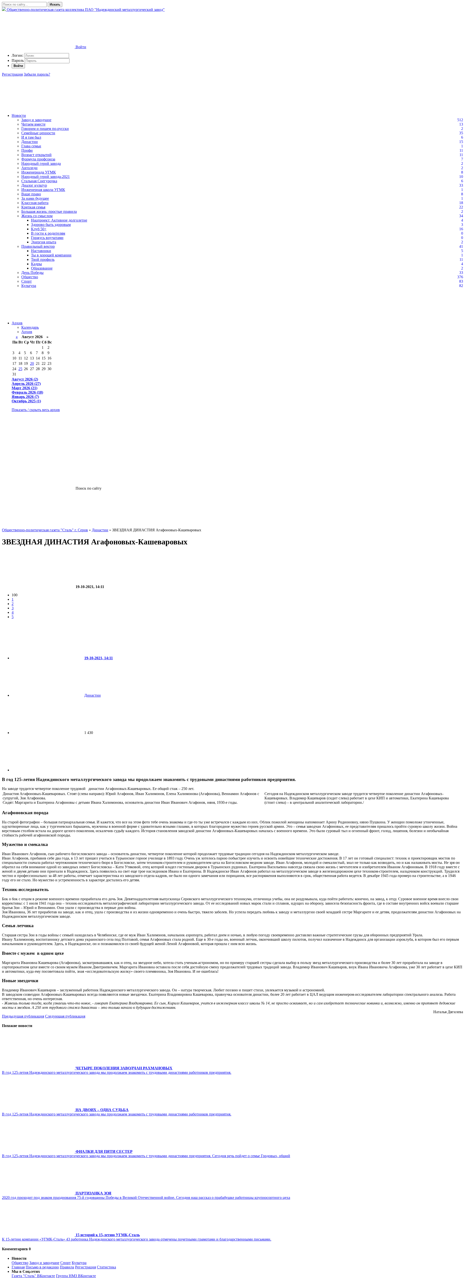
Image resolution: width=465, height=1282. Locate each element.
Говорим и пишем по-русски (45, 129)
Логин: (17, 55)
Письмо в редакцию (42, 1267)
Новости (19, 115)
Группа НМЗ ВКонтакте (76, 1276)
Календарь (30, 327)
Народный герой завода (41, 163)
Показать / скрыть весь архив (36, 410)
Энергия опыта (43, 242)
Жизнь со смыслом (37, 216)
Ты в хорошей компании (51, 255)
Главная (18, 1267)
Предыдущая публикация (23, 1016)
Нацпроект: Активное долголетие (59, 220)
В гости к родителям (48, 233)
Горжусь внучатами (47, 238)
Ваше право (31, 194)
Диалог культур (34, 185)
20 (32, 363)
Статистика (106, 1267)
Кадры (36, 264)
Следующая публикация (65, 1016)
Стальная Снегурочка (39, 181)
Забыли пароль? (37, 74)
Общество (29, 277)
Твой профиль (42, 259)
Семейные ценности (38, 133)
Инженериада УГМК (38, 172)
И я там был (31, 137)
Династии (29, 142)
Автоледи (29, 168)
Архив (17, 323)
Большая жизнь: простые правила (49, 211)
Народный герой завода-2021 (45, 177)
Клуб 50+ (38, 229)
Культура (28, 286)
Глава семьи (31, 146)
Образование (42, 268)
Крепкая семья (33, 207)
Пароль (18, 60)
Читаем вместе (33, 124)
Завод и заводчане (36, 120)
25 (20, 369)
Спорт (26, 281)
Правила (67, 1267)
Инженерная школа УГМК (43, 190)
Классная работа (34, 203)
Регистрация (12, 74)
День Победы (32, 273)
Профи (27, 150)
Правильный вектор (38, 246)
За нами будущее (35, 198)
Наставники (41, 251)
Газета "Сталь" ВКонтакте (33, 1276)
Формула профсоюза (38, 159)
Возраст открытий (36, 155)
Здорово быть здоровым (51, 225)
